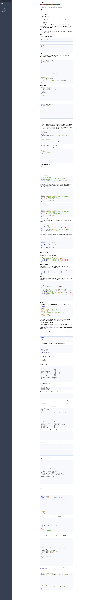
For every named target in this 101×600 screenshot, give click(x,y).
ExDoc (48, 597)
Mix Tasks (3, 8)
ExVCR (3, 12)
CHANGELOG (4, 11)
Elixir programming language (64, 597)
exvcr (2, 3)
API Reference (4, 10)
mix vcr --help (44, 362)
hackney (43, 16)
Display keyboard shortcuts (48, 598)
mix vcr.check (44, 360)
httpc (42, 20)
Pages (3, 6)
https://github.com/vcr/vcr (44, 7)
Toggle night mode (54, 598)
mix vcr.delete (44, 359)
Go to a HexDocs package (60, 598)
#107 (66, 324)
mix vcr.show (44, 361)
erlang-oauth (45, 22)
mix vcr (43, 358)
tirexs (44, 23)
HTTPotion (45, 14)
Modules (3, 7)
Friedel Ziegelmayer (56, 597)
